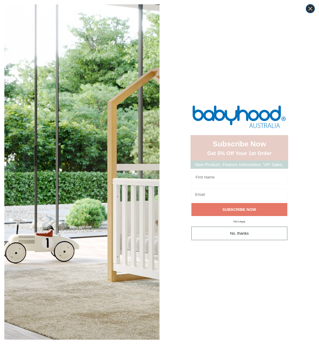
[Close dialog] (310, 8)
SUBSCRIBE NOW (239, 209)
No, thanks (239, 233)
